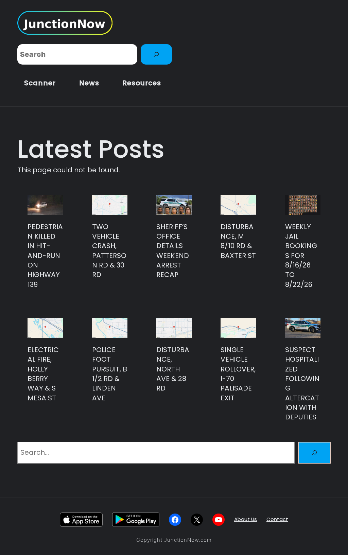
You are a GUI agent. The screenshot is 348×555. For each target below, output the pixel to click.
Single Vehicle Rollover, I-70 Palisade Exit (238, 374)
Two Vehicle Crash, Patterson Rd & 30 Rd (109, 251)
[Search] (156, 54)
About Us (245, 519)
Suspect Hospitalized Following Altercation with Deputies (302, 383)
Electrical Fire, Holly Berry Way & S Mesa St (43, 374)
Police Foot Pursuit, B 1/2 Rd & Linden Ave (109, 374)
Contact (277, 519)
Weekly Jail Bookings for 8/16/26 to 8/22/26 (301, 255)
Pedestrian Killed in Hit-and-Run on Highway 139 (45, 255)
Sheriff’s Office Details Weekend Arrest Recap (172, 251)
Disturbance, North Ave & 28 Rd (172, 369)
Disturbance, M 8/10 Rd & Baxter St (238, 241)
